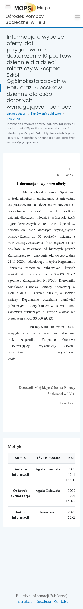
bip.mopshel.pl (16, 113)
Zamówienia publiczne (46, 113)
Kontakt (61, 601)
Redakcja (43, 601)
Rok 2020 (13, 119)
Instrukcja (24, 601)
